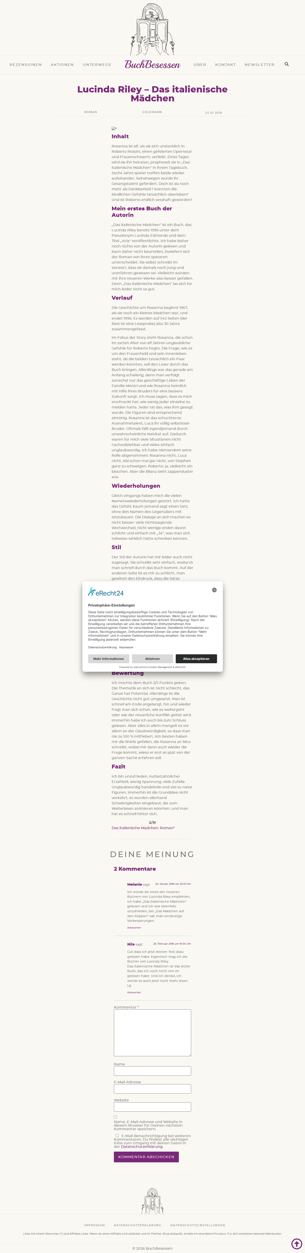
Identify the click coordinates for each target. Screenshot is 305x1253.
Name (119, 1064)
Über (200, 65)
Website (121, 1100)
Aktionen (62, 65)
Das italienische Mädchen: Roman (142, 828)
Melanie (134, 884)
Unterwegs (97, 65)
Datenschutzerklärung (142, 1146)
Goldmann (152, 112)
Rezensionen (26, 65)
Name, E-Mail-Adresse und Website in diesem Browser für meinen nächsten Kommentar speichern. (148, 1125)
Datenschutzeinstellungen (197, 1225)
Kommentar (126, 1007)
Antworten (134, 928)
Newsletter (260, 65)
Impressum (94, 1225)
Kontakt (225, 65)
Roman (90, 112)
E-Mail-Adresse (127, 1082)
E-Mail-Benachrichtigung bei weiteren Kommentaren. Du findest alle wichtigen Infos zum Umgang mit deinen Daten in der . (152, 1141)
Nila (131, 944)
